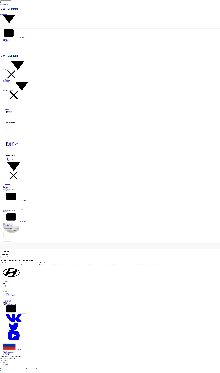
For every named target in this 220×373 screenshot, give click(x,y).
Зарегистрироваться (4, 257)
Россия (19, 349)
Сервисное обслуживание (8, 90)
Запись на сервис (6, 40)
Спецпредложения (6, 80)
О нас (4, 170)
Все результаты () (4, 4)
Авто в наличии (8, 301)
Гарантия (7, 286)
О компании (2, 265)
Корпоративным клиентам (10, 295)
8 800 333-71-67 (6, 211)
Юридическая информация (8, 352)
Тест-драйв (5, 41)
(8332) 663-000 (5, 360)
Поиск (21, 209)
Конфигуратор (5, 79)
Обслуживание (8, 287)
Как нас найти (8, 300)
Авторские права (6, 354)
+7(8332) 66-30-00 (6, 25)
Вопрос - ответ (21, 37)
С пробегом (5, 161)
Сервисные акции (8, 285)
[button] (11, 276)
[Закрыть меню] (11, 78)
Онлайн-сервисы (6, 81)
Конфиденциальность (7, 353)
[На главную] (9, 13)
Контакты (5, 39)
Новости (4, 186)
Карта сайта (5, 351)
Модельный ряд (6, 69)
